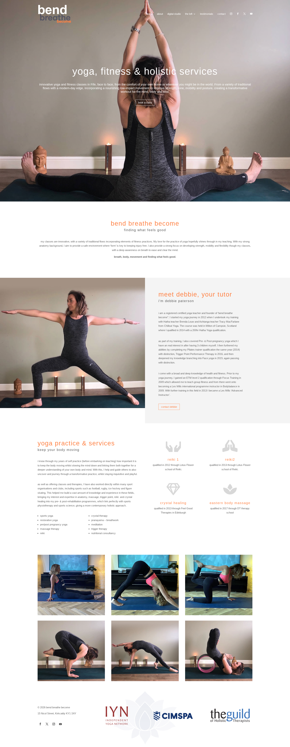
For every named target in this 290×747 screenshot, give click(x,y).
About (160, 14)
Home (149, 14)
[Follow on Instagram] (53, 724)
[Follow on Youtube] (60, 724)
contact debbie (169, 406)
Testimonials (206, 14)
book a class (145, 102)
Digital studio (174, 14)
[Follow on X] (47, 724)
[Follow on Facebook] (40, 724)
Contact (222, 14)
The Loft (188, 14)
